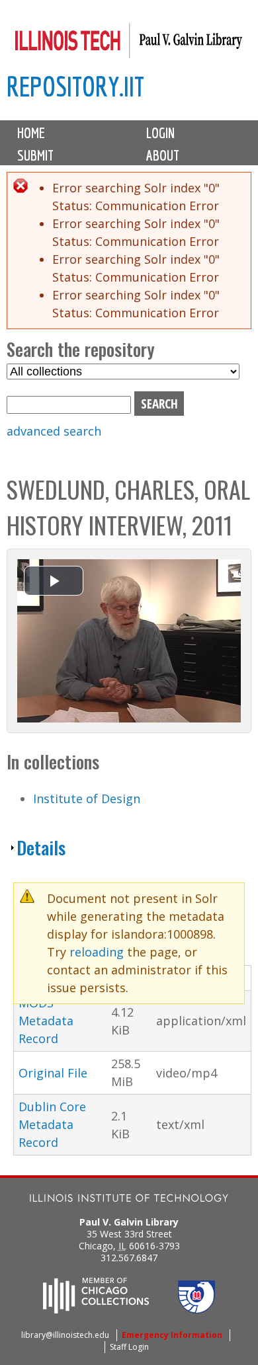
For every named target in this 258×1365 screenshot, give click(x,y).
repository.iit (75, 86)
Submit (35, 155)
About (162, 155)
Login (160, 132)
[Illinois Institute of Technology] (129, 1199)
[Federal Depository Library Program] (196, 1309)
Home (31, 132)
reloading (96, 952)
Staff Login (129, 1346)
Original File (53, 1073)
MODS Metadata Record (46, 1020)
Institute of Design (86, 798)
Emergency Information (172, 1335)
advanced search (54, 431)
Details (41, 847)
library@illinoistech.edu (65, 1335)
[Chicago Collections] (96, 1309)
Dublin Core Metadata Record (52, 1124)
